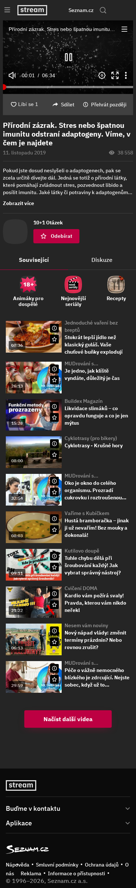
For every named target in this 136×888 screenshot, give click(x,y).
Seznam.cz (81, 10)
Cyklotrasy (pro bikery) (91, 438)
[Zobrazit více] (68, 808)
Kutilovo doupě (82, 550)
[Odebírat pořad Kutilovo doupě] (54, 567)
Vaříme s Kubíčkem (87, 513)
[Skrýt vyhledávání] (61, 10)
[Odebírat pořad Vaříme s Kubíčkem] (54, 529)
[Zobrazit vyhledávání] (103, 10)
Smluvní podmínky (57, 864)
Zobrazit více (18, 203)
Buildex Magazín (84, 401)
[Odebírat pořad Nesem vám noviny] (54, 641)
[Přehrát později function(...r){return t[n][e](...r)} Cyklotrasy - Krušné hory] (54, 443)
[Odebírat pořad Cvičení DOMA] (54, 604)
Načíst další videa (68, 719)
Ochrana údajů (102, 864)
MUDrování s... (81, 363)
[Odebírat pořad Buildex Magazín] (54, 417)
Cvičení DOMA (81, 588)
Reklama (31, 873)
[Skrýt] (121, 191)
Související (34, 259)
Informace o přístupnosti (76, 873)
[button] (68, 57)
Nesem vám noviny (86, 625)
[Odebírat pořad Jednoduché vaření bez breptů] (54, 339)
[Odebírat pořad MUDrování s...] (54, 380)
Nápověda (17, 864)
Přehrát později (109, 104)
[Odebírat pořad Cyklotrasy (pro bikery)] (54, 454)
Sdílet (67, 104)
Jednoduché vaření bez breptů (91, 326)
